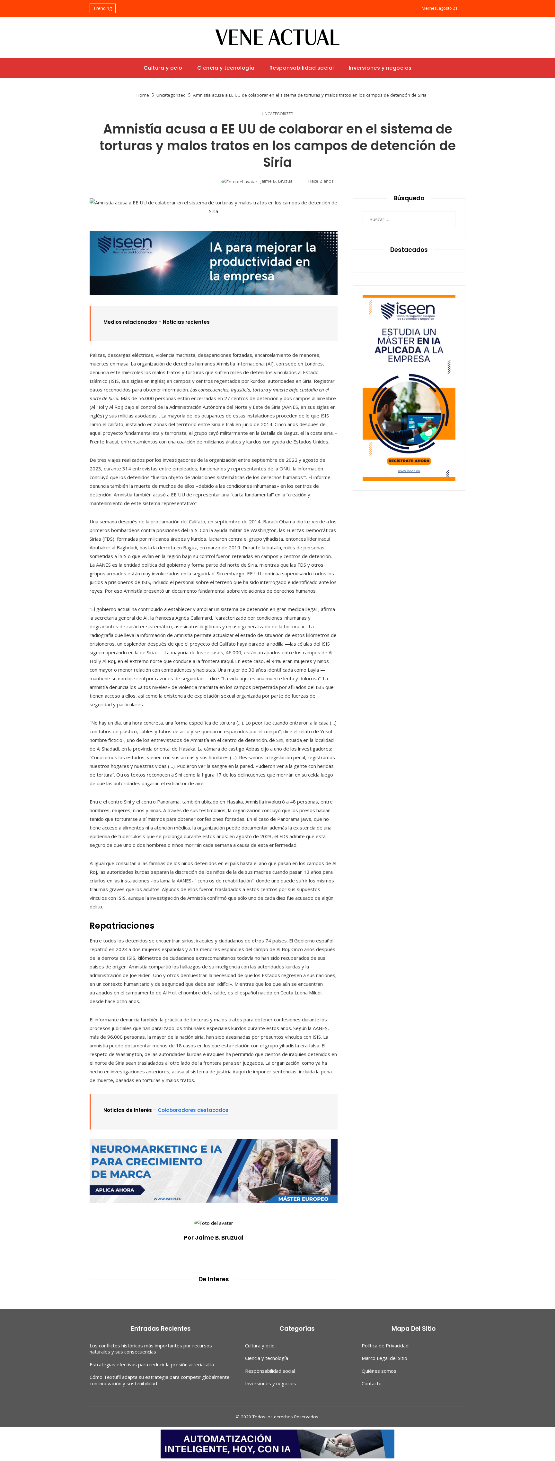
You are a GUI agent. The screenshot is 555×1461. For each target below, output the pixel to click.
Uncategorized (278, 114)
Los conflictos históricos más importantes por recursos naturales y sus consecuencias (151, 1348)
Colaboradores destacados (193, 1110)
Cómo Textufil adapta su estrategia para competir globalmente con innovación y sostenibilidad (160, 1380)
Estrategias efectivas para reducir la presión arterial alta (152, 1364)
